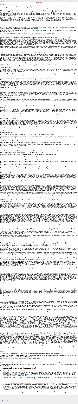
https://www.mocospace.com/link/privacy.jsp (29, 65)
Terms (2, 398)
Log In (76, 1)
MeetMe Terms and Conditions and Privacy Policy (35, 374)
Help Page (16, 217)
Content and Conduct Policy (35, 30)
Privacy (2, 399)
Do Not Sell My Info (4, 400)
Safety (2, 401)
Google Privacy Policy (68, 199)
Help (1, 397)
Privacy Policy (25, 30)
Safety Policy (46, 30)
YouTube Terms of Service (56, 199)
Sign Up (73, 1)
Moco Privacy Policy (19, 374)
